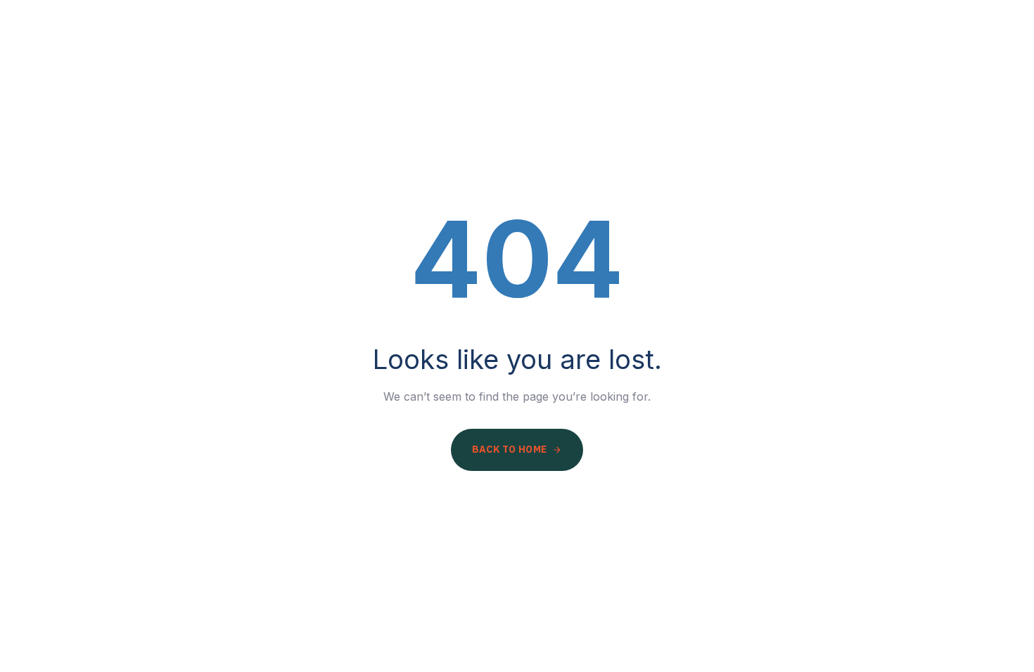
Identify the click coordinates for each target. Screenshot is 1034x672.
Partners (777, 46)
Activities (873, 46)
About (692, 46)
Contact (967, 46)
